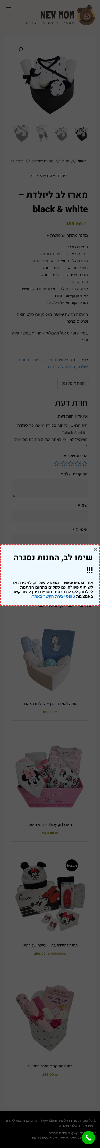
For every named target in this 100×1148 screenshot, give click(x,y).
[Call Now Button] (88, 1137)
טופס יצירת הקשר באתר (53, 596)
